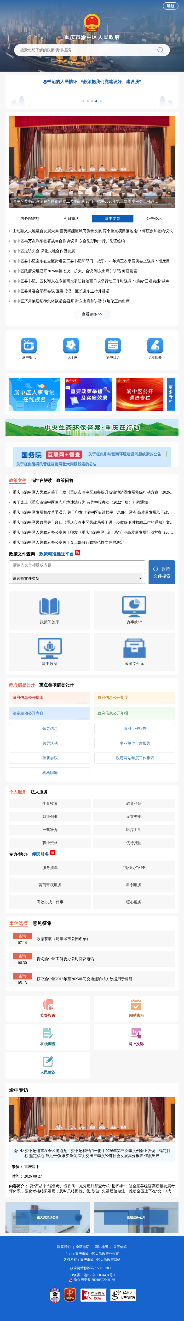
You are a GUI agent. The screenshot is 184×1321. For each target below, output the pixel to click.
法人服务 (39, 791)
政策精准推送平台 (59, 553)
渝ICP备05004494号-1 (99, 1275)
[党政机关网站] (70, 1295)
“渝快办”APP (134, 868)
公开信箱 (120, 1247)
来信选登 (18, 923)
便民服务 (43, 854)
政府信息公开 (22, 684)
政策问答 (65, 480)
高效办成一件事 (50, 902)
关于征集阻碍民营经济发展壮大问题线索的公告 (56, 464)
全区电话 (82, 1247)
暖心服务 (134, 902)
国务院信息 (30, 218)
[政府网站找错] (93, 1295)
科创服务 (134, 885)
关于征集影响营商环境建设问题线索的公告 (125, 454)
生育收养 (50, 803)
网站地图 (101, 1247)
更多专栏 (171, 394)
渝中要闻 (112, 218)
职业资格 (50, 843)
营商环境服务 (50, 885)
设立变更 (134, 817)
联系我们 (64, 1247)
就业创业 (50, 817)
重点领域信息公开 (56, 684)
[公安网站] (55, 1295)
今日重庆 (71, 218)
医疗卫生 (134, 830)
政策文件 (17, 480)
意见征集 (42, 923)
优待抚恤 (134, 843)
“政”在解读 (41, 480)
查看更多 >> (92, 314)
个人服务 (17, 791)
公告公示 (154, 218)
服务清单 (50, 868)
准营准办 (50, 830)
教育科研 (134, 803)
